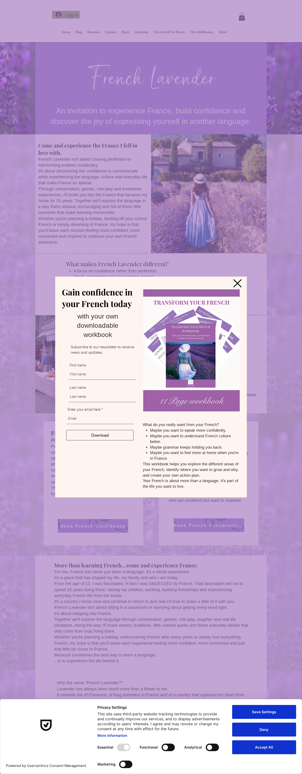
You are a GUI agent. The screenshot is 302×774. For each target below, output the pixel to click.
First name (78, 365)
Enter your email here (84, 409)
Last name (78, 387)
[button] (237, 283)
